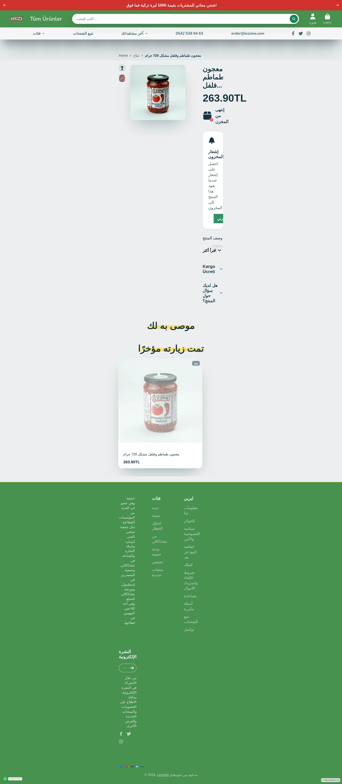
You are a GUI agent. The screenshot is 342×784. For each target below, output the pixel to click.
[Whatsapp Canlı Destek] (5, 778)
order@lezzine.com (247, 33)
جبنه (155, 508)
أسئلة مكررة (189, 606)
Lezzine (163, 775)
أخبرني (222, 218)
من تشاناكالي (159, 538)
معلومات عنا (191, 510)
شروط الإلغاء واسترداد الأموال (191, 580)
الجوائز (189, 521)
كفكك (188, 565)
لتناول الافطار (157, 525)
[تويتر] (301, 33)
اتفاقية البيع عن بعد (190, 552)
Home (123, 55)
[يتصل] (294, 19)
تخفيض (157, 562)
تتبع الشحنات (83, 33)
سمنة (156, 515)
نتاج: (136, 55)
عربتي (327, 19)
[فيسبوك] (293, 33)
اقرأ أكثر (209, 250)
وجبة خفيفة (156, 551)
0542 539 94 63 (189, 33)
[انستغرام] (308, 33)
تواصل (189, 629)
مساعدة (190, 596)
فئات (37, 33)
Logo (16, 19)
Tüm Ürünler (46, 19)
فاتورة (312, 19)
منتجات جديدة (157, 572)
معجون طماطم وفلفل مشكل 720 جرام (160, 413)
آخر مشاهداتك (132, 33)
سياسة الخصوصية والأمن (192, 533)
